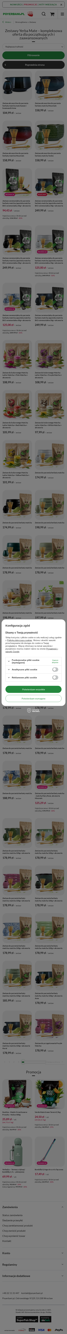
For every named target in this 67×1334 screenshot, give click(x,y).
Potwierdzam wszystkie (33, 689)
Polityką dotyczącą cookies (19, 640)
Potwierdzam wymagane (33, 698)
